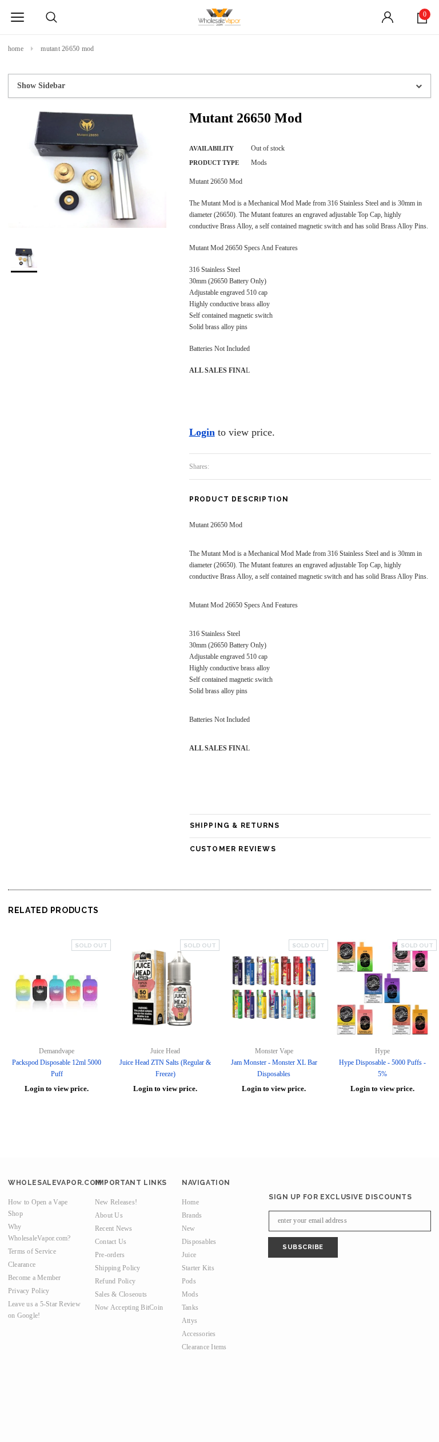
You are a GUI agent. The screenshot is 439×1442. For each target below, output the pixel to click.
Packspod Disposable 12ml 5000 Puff (56, 1068)
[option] (87, 168)
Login (202, 432)
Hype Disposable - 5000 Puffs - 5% (382, 1068)
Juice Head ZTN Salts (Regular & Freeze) (165, 1068)
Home (15, 49)
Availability (211, 148)
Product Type (214, 162)
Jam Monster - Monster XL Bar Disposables (274, 1068)
